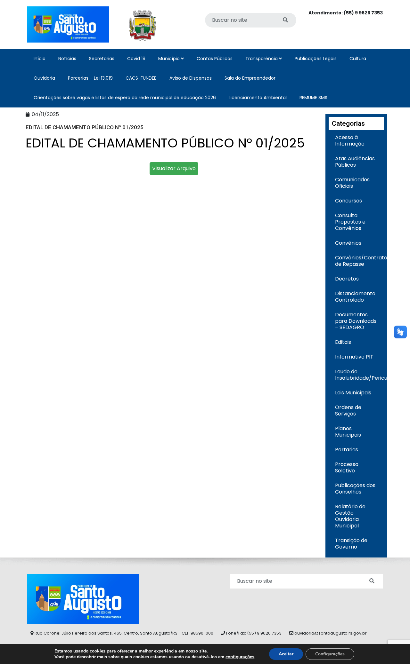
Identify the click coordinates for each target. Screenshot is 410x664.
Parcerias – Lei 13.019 (90, 78)
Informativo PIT (354, 356)
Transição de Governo (351, 543)
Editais (343, 342)
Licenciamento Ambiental (258, 97)
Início (39, 58)
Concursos (348, 200)
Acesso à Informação (350, 140)
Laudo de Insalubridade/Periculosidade (359, 375)
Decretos (347, 278)
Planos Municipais (348, 432)
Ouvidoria (44, 78)
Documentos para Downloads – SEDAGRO (355, 321)
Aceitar (286, 654)
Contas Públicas (215, 58)
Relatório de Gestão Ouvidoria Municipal (350, 516)
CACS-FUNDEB (141, 78)
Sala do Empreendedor (250, 78)
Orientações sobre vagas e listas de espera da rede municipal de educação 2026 (125, 97)
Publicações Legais (316, 58)
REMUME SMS (313, 97)
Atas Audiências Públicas (355, 162)
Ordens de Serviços (348, 410)
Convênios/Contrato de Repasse (359, 261)
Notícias (67, 58)
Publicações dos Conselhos (355, 488)
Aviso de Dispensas (190, 78)
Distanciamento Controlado (355, 297)
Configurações (330, 654)
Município (169, 58)
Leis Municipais (353, 392)
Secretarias (101, 58)
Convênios (348, 243)
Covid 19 (136, 58)
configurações (240, 657)
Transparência (262, 58)
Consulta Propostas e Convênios (350, 222)
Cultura (357, 58)
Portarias (346, 449)
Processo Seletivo (346, 467)
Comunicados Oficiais (352, 183)
